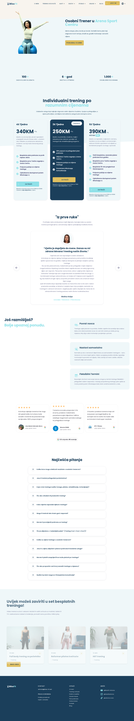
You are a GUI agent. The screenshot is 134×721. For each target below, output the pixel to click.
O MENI (36, 4)
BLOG (101, 4)
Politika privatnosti (44, 697)
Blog (70, 706)
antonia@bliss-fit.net (45, 689)
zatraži (28, 184)
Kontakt (71, 703)
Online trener (73, 701)
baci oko (14, 664)
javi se (113, 3)
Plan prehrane (73, 699)
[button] (62, 4)
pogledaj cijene (74, 43)
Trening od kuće (74, 692)
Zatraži (65, 180)
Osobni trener (73, 696)
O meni (71, 689)
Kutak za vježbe (74, 694)
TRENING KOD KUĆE (49, 4)
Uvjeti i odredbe (43, 700)
